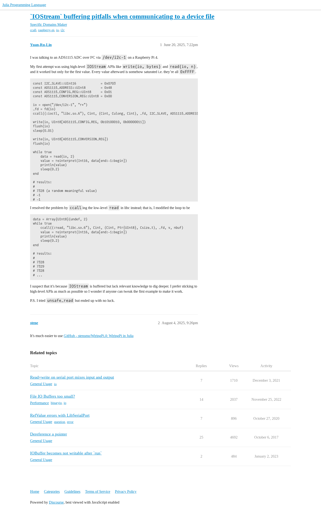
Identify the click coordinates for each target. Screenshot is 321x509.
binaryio (56, 403)
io (57, 30)
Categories (52, 491)
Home (34, 491)
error (70, 422)
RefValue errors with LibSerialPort (60, 415)
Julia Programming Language (24, 5)
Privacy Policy (126, 491)
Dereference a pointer (48, 434)
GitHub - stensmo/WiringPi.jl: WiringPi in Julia (98, 336)
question (59, 422)
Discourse (56, 502)
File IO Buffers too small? (52, 396)
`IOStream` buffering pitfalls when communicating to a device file (122, 16)
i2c (63, 30)
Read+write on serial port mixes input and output (72, 377)
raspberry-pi (46, 30)
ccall (33, 30)
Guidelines (72, 491)
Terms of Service (97, 491)
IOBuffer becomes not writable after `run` (66, 453)
